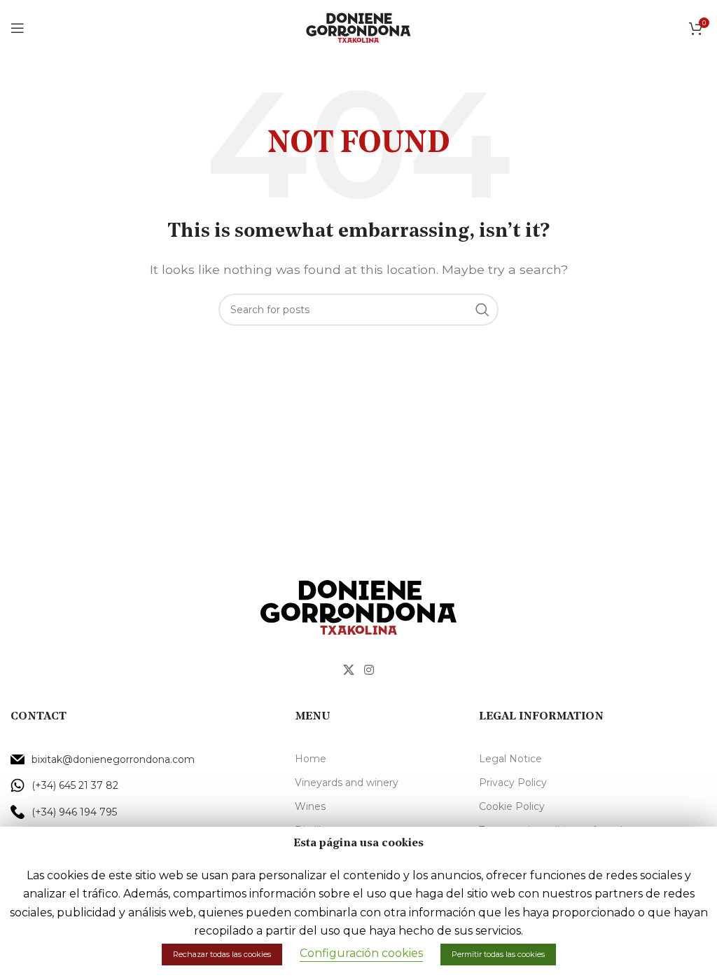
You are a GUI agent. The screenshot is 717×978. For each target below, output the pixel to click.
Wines (310, 806)
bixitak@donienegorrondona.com (113, 759)
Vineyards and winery (346, 782)
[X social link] (349, 670)
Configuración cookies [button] (361, 953)
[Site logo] (358, 27)
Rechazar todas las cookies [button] (222, 954)
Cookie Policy (512, 806)
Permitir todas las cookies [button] (498, 954)
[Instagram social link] (368, 670)
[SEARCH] (482, 310)
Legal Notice (510, 758)
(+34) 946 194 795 (74, 812)
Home (310, 758)
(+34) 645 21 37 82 (75, 785)
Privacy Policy (513, 782)
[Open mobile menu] (18, 28)
